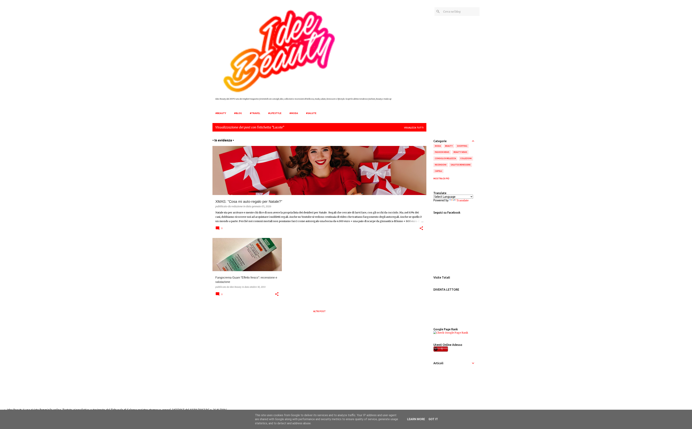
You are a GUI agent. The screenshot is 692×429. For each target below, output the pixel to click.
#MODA (293, 113)
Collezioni (466, 158)
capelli (438, 171)
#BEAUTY (220, 113)
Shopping (462, 146)
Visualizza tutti (413, 127)
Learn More (416, 419)
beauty (449, 146)
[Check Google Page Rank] (450, 332)
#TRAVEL (255, 113)
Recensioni (440, 165)
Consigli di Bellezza (445, 158)
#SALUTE (311, 113)
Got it (433, 419)
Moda (438, 146)
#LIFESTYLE (274, 113)
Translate (462, 200)
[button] (421, 228)
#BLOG (238, 113)
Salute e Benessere (461, 165)
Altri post (319, 311)
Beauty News (460, 152)
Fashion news (442, 152)
